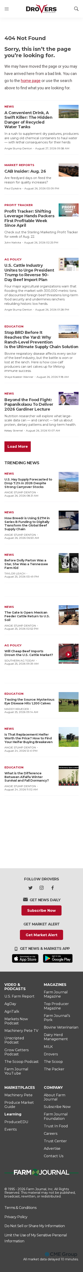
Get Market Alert (41, 935)
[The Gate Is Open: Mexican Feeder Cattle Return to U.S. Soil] (69, 615)
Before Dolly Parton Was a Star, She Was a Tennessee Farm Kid (26, 564)
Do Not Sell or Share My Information (34, 1226)
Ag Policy (12, 259)
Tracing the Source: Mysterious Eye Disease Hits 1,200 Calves (29, 701)
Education (13, 326)
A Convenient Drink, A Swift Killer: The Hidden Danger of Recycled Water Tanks (28, 120)
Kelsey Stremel (13, 430)
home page (31, 80)
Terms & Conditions (20, 1208)
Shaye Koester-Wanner (18, 376)
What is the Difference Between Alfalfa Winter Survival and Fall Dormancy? (26, 777)
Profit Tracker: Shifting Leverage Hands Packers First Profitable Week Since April (29, 218)
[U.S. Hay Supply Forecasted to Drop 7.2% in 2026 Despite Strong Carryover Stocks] (69, 482)
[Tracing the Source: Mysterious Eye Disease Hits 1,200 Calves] (69, 702)
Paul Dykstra (12, 188)
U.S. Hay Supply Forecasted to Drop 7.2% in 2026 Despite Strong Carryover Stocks (28, 483)
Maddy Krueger (16, 709)
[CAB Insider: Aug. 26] (69, 170)
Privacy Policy (15, 1217)
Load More (18, 446)
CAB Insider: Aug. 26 (25, 171)
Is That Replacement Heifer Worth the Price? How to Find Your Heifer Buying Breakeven (28, 738)
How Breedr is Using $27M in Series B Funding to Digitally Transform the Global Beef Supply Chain (27, 523)
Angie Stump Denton (18, 148)
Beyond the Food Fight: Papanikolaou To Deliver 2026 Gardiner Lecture (28, 404)
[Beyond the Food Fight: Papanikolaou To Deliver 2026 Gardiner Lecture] (69, 398)
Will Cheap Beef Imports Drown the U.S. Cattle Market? (28, 653)
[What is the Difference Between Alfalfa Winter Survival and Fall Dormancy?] (69, 776)
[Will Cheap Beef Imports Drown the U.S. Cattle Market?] (69, 653)
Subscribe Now (41, 910)
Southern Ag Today (19, 660)
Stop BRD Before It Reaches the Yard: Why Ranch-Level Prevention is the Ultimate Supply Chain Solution (41, 339)
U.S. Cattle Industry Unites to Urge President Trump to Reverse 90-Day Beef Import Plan (29, 272)
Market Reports (19, 165)
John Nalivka (12, 242)
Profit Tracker (18, 205)
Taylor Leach (14, 573)
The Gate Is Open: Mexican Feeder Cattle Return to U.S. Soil (27, 616)
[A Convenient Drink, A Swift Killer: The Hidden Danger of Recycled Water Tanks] (69, 111)
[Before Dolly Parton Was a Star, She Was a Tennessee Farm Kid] (69, 563)
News (9, 106)
